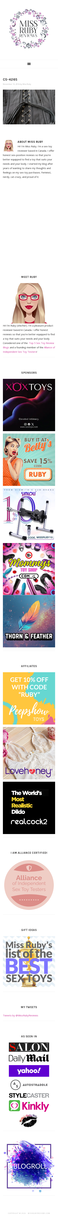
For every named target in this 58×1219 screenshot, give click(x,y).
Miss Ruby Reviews (29, 29)
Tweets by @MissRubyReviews (20, 1015)
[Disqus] (29, 226)
